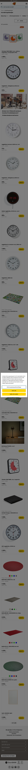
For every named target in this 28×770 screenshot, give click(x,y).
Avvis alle (14, 390)
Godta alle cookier (14, 394)
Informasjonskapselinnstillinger (14, 387)
